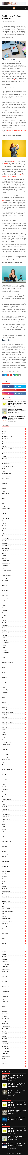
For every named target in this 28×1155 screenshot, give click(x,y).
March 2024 (14, 1011)
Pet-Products (14, 777)
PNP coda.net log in (14, 781)
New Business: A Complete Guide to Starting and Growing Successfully (17, 1092)
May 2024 (14, 1006)
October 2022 (14, 1053)
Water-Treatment (14, 908)
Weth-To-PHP (14, 923)
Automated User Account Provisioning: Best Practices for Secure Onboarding (17, 411)
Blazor (14, 498)
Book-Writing (14, 511)
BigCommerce (14, 493)
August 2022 (14, 1058)
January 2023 (14, 1046)
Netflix (14, 732)
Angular (14, 456)
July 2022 (14, 1061)
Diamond (14, 558)
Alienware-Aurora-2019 (14, 448)
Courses (14, 528)
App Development (14, 463)
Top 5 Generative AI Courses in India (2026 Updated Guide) (16, 1118)
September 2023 (14, 1026)
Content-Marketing (14, 525)
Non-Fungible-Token (14, 742)
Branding (14, 513)
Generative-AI (14, 625)
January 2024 (14, 1016)
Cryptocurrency (14, 538)
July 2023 (14, 1031)
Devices (14, 555)
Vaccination (14, 898)
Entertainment (14, 590)
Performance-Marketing (14, 769)
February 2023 (14, 1043)
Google (14, 630)
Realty (14, 811)
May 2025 (14, 979)
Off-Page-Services (14, 744)
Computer (14, 523)
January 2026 (14, 961)
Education (14, 585)
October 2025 (14, 966)
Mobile (14, 719)
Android (14, 453)
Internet (14, 667)
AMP (14, 451)
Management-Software (14, 704)
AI (14, 441)
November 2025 (14, 964)
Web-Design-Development (14, 911)
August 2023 (14, 1028)
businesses (5, 163)
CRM (14, 533)
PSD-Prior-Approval (14, 799)
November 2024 (14, 994)
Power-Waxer (14, 789)
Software (14, 851)
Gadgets (14, 617)
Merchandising (14, 714)
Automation (14, 483)
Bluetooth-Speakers (14, 508)
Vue (14, 906)
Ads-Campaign (14, 433)
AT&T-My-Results (14, 476)
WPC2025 (14, 936)
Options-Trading (14, 752)
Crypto (6, 371)
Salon (14, 826)
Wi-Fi (14, 928)
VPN (14, 903)
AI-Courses (14, 443)
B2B (14, 486)
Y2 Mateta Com (14, 941)
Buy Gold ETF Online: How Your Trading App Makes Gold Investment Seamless (16, 1077)
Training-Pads (14, 888)
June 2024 (14, 1004)
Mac (14, 694)
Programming (14, 796)
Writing (14, 938)
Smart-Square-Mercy (14, 841)
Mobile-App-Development (14, 722)
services (4, 200)
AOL (14, 461)
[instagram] (8, 393)
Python (14, 801)
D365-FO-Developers (14, 545)
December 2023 (14, 1018)
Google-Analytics (14, 632)
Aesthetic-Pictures (14, 438)
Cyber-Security (14, 540)
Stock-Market (14, 866)
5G (14, 428)
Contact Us (18, 1153)
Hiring (14, 647)
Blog (14, 503)
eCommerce (14, 583)
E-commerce (14, 580)
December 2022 (14, 1048)
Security (14, 829)
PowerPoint (14, 791)
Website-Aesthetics (14, 918)
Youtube (6, 13)
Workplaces (14, 933)
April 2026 (14, 956)
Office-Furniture (14, 747)
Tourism (14, 883)
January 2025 (14, 989)
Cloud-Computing (14, 518)
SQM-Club (14, 859)
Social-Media (14, 849)
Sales (14, 824)
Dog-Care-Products (14, 570)
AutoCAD (14, 481)
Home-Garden (14, 650)
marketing (13, 161)
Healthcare (14, 645)
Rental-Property (14, 816)
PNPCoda (14, 784)
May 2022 (14, 1066)
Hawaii (14, 637)
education (11, 257)
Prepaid (14, 794)
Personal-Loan (14, 772)
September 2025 (14, 969)
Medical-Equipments (14, 709)
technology (13, 79)
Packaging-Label (14, 759)
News (14, 737)
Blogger (14, 506)
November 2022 (14, 1051)
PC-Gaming (14, 767)
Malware (14, 702)
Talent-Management (14, 868)
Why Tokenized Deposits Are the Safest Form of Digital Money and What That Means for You (17, 403)
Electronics (14, 588)
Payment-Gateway (14, 762)
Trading (14, 886)
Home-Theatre (14, 652)
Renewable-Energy (14, 814)
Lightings (14, 687)
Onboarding (14, 749)
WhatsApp (14, 926)
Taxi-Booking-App (14, 871)
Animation (14, 458)
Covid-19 (14, 530)
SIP (14, 836)
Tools (14, 881)
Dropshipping (14, 578)
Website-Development (14, 921)
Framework (14, 610)
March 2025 (14, 984)
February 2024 (14, 1013)
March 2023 (14, 1041)
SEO (14, 831)
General (14, 622)
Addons (14, 431)
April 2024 (14, 1008)
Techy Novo (5, 21)
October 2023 (14, 1023)
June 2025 (14, 976)
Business (14, 515)
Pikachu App (14, 779)
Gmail (14, 627)
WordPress (14, 931)
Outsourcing (14, 757)
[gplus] (8, 390)
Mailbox (14, 699)
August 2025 (14, 971)
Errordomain (14, 595)
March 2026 (14, 959)
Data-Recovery (14, 548)
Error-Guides (14, 593)
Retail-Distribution (14, 819)
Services (14, 834)
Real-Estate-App (14, 809)
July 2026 (14, 951)
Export (14, 600)
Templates (14, 876)
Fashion (14, 605)
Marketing (14, 707)
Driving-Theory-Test (14, 575)
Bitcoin (14, 496)
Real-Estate (14, 806)
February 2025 (14, 986)
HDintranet (14, 640)
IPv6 (14, 675)
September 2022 (14, 1056)
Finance (14, 607)
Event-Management (14, 598)
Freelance (14, 612)
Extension (14, 602)
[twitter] (20, 386)
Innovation (14, 665)
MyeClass (14, 729)
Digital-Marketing (14, 563)
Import (14, 660)
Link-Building (14, 689)
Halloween (14, 635)
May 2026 (14, 954)
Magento (14, 697)
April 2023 (14, 1038)
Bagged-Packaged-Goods (14, 491)
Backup (14, 488)
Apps (14, 468)
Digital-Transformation (14, 568)
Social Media (14, 846)
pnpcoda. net (14, 786)
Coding (14, 520)
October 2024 (14, 996)
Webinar (14, 916)
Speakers (14, 856)
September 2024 (14, 999)
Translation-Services (14, 891)
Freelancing (14, 615)
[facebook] (8, 386)
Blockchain (14, 501)
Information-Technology (14, 662)
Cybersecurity (14, 543)
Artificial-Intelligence (14, 473)
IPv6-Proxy (14, 677)
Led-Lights (14, 682)
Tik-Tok (14, 878)
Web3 (14, 913)
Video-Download (14, 901)
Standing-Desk (14, 861)
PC (14, 764)
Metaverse (14, 717)
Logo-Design (14, 692)
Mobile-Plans (14, 727)
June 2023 (14, 1033)
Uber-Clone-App (14, 896)
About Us (13, 1153)
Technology (12, 371)
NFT (14, 739)
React (14, 804)
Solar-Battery (14, 854)
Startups (14, 864)
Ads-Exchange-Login (14, 436)
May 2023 (14, 1036)
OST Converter (14, 754)
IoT (14, 670)
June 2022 (14, 1063)
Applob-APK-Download (14, 466)
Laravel (14, 680)
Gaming (14, 620)
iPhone (14, 672)
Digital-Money (14, 565)
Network (14, 734)
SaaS (14, 821)
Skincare (14, 839)
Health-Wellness (14, 642)
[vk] (20, 393)
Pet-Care (14, 774)
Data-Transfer (14, 553)
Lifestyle (14, 685)
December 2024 (14, 991)
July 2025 (14, 974)
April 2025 (14, 981)
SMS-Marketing (14, 844)
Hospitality (14, 655)
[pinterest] (20, 390)
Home (3, 13)
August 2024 (14, 1001)
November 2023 (14, 1021)
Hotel (14, 657)
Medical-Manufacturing (14, 712)
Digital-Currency (14, 560)
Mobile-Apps (14, 724)
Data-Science (14, 550)
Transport (14, 893)
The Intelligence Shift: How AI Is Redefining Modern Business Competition (16, 418)
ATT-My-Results (14, 478)
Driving (14, 573)
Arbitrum (14, 471)
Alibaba (14, 446)
